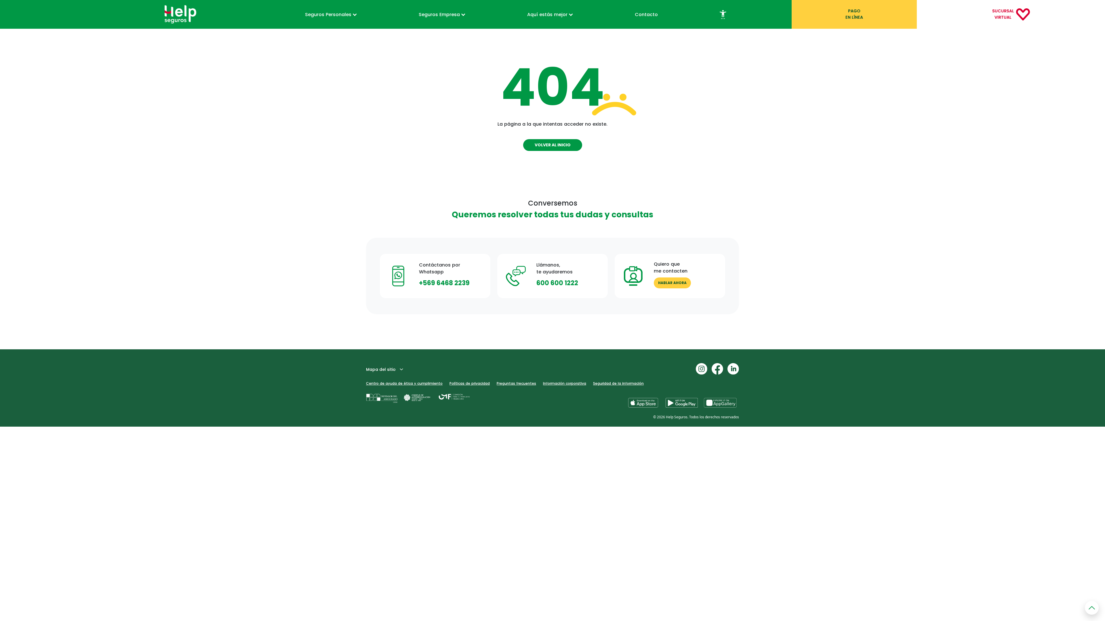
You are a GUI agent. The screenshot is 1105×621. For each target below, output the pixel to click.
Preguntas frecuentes (516, 383)
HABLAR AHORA (672, 282)
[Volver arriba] (1092, 608)
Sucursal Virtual (1003, 14)
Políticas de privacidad (469, 383)
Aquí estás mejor (548, 14)
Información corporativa (564, 383)
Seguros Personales (329, 14)
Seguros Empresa (440, 14)
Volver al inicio (553, 145)
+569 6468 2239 (444, 283)
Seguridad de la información (618, 383)
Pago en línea (854, 14)
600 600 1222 (557, 283)
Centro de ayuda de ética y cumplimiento (404, 383)
